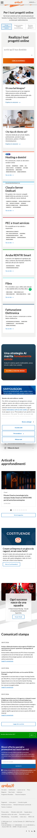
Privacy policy (5, 812)
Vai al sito (10, 175)
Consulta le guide (22, 802)
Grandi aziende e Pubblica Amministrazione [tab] (18, 27)
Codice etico (23, 816)
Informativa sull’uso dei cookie (16, 409)
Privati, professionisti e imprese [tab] (7, 27)
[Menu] (3, 2)
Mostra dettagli (27, 422)
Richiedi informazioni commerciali (22, 804)
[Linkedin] (32, 831)
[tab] (18, 448)
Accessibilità (14, 816)
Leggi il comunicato (7, 661)
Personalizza (17, 433)
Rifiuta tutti (18, 439)
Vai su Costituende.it (11, 564)
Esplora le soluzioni (12, 102)
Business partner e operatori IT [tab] (30, 27)
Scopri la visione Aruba (15, 371)
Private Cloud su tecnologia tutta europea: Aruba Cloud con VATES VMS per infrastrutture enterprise (18, 497)
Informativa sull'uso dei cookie (9, 814)
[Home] (18, 3)
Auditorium (19, 792)
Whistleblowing (5, 816)
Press (28, 790)
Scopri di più (18, 617)
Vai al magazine (18, 515)
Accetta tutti (18, 427)
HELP (32, 735)
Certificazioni (12, 790)
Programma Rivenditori (7, 794)
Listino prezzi (12, 802)
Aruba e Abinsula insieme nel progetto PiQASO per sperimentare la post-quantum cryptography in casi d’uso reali (18, 648)
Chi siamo (4, 790)
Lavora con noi (21, 790)
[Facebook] (26, 831)
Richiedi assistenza (6, 804)
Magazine (3, 792)
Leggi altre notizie (18, 724)
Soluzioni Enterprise (20, 794)
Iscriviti (19, 766)
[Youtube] (34, 831)
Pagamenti (4, 802)
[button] (18, 448)
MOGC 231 (31, 816)
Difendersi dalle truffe (16, 812)
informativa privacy (27, 770)
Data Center (11, 792)
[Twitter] (29, 831)
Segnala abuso (28, 812)
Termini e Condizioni (7, 772)
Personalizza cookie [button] (24, 814)
